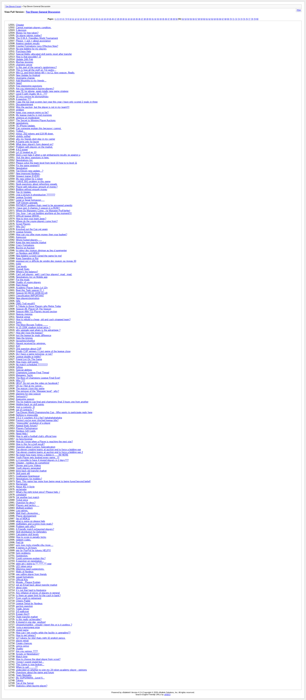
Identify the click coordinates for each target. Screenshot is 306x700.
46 (166, 19)
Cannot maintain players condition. (33, 27)
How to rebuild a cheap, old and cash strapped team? (43, 319)
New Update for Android (28, 75)
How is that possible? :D (28, 56)
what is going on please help (30, 521)
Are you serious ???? (27, 651)
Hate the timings (24, 338)
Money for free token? (27, 32)
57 (196, 19)
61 (207, 19)
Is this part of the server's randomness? (36, 67)
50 (176, 19)
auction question (24, 606)
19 (94, 19)
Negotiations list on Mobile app (31, 277)
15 (84, 19)
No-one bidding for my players (31, 48)
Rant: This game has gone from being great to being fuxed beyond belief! (53, 481)
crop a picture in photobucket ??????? (35, 194)
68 (225, 19)
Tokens (19, 680)
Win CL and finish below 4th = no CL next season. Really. (45, 72)
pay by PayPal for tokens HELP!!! (33, 550)
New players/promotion (27, 298)
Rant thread (22, 285)
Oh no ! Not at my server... (29, 386)
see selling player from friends (31, 574)
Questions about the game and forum (35, 672)
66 (220, 19)
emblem (20, 109)
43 (158, 19)
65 (217, 19)
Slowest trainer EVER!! (28, 176)
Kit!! (18, 346)
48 (171, 19)
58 (199, 19)
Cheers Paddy (23, 600)
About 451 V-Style (25, 486)
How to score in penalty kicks (31, 537)
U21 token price (24, 566)
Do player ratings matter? (29, 35)
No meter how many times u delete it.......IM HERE (42, 455)
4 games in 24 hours (26, 547)
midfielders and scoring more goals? (34, 524)
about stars (21, 587)
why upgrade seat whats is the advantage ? (38, 330)
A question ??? (23, 99)
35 (137, 19)
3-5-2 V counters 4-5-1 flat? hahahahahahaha (39, 417)
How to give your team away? (31, 218)
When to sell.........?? (27, 667)
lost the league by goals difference (33, 335)
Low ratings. (22, 510)
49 (174, 19)
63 (212, 19)
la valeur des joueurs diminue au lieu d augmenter (41, 250)
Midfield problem (24, 508)
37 (142, 19)
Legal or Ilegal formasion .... (30, 200)
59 (201, 19)
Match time (21, 656)
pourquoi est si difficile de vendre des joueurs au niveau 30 (46, 261)
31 (126, 19)
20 (97, 19)
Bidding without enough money (31, 189)
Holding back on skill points (30, 404)
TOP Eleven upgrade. (27, 202)
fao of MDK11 (23, 518)
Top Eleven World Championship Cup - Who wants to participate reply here (54, 412)
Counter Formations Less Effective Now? (37, 46)
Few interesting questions (29, 86)
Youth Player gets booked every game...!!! (37, 457)
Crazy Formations (25, 245)
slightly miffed (23, 136)
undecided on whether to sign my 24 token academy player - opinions (51, 670)
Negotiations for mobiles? (29, 478)
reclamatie (21, 489)
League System (24, 197)
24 (107, 19)
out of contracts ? (25, 409)
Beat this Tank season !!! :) (30, 290)
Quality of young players (28, 282)
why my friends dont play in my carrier (35, 139)
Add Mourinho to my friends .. (31, 80)
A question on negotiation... (30, 561)
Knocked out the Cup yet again (32, 229)
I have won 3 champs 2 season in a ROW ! (38, 208)
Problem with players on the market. (34, 147)
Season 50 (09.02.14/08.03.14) (31, 293)
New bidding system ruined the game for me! (39, 255)
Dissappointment (24, 104)
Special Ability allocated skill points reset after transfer (44, 54)
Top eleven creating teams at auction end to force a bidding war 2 (49, 452)
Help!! (19, 83)
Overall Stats (22, 269)
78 (252, 19)
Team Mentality (24, 675)
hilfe (18, 301)
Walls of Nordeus (24, 571)
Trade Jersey (22, 608)
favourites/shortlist (25, 340)
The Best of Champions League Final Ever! (38, 378)
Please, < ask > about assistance (33, 40)
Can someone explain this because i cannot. (38, 128)
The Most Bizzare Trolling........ (32, 324)
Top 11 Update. (23, 192)
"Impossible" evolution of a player (33, 423)
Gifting (19, 367)
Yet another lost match (27, 497)
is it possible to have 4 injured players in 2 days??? (42, 460)
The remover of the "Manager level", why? (37, 391)
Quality (19, 648)
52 (183, 19)
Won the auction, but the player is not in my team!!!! (42, 107)
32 (129, 19)
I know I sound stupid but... (30, 662)
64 (215, 19)
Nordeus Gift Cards (26, 431)
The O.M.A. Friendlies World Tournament (37, 38)
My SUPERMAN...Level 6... (30, 677)
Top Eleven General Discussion (43, 12)
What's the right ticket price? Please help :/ (38, 492)
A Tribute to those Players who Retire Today (38, 306)
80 (257, 19)
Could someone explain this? (31, 558)
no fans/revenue (24, 439)
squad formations (25, 577)
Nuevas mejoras (24, 314)
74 (241, 19)
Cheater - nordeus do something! (32, 462)
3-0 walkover (22, 611)
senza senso (22, 646)
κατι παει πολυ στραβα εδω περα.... (34, 545)
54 (188, 19)
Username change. (25, 78)
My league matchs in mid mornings (34, 115)
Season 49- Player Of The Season (33, 309)
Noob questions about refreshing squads (36, 184)
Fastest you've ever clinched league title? (37, 420)
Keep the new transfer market (31, 242)
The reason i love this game (30, 388)
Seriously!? (21, 396)
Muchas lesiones (24, 62)
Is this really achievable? (28, 619)
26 (113, 19)
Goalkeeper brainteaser (28, 476)
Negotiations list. (24, 160)
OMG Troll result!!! (25, 303)
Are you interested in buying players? (35, 88)
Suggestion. (22, 555)
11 (73, 19)
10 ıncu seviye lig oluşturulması (32, 96)
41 (153, 19)
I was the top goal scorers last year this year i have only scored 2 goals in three (57, 102)
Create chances (24, 643)
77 (249, 19)
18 (91, 19)
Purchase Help (23, 51)
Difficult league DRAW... (28, 216)
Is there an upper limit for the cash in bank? (38, 595)
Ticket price (22, 500)
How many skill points (27, 362)
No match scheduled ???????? (32, 364)
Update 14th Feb (24, 59)
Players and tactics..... (27, 505)
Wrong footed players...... (29, 240)
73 (239, 19)
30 (123, 19)
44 (161, 19)
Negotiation (21, 168)
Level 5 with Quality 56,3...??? (31, 94)
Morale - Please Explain (28, 582)
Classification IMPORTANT (30, 295)
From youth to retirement (28, 598)
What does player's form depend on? (34, 144)
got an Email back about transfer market (36, 585)
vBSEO (167, 694)
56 (193, 19)
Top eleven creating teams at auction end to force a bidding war (48, 449)
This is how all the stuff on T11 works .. (36, 70)
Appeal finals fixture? (27, 425)
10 (70, 19)
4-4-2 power (22, 149)
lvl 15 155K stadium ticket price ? (33, 327)
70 (231, 19)
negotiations (22, 123)
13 (78, 19)
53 (186, 19)
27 (115, 19)
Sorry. (19, 322)
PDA (299, 10)
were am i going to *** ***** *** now (33, 563)
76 (247, 19)
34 (134, 19)
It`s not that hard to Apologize (31, 590)
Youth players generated (28, 468)
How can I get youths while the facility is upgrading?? (43, 632)
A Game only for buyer (27, 141)
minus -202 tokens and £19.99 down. (35, 133)
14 (81, 19)
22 (102, 19)
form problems (23, 553)
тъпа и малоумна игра (28, 627)
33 (131, 19)
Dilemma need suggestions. (30, 569)
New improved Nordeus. (28, 173)
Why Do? (20, 226)
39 (147, 19)
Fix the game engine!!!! (28, 165)
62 (209, 19)
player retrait (22, 640)
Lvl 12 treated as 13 (26, 152)
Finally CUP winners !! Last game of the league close (43, 351)
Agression (21, 237)
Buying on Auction (25, 247)
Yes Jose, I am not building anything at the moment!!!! (44, 213)
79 (255, 19)
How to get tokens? (26, 635)
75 (244, 19)
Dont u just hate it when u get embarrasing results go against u (48, 155)
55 (191, 19)
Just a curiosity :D (25, 407)
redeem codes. (23, 539)
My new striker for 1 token (29, 178)
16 (86, 19)
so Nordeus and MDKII (27, 253)
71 (233, 19)
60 (204, 19)
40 (150, 19)
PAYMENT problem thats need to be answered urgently (44, 205)
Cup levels (21, 266)
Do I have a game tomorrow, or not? (34, 354)
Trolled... (20, 131)
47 (169, 19)
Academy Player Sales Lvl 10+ (32, 287)
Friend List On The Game (29, 359)
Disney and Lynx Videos (28, 465)
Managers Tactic (24, 375)
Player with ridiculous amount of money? (37, 186)
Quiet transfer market (27, 616)
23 (105, 19)
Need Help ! (22, 433)
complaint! (21, 494)
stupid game (22, 630)
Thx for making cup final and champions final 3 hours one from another (52, 401)
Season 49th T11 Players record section (36, 311)
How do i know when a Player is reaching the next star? (44, 441)
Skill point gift (23, 473)
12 (76, 19)
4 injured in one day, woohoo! (31, 622)
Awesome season (25, 399)
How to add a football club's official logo (36, 436)
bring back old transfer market (31, 470)
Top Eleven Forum (13, 6)
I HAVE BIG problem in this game (33, 181)
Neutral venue (23, 316)
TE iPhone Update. (25, 125)
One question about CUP (28, 348)
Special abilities (24, 370)
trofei (18, 263)
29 (121, 19)
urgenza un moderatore (27, 117)
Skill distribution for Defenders (31, 531)
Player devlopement (26, 516)
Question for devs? (25, 502)
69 (228, 19)
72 (236, 19)
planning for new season (28, 393)
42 (155, 19)
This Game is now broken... (30, 664)
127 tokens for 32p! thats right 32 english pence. (41, 638)
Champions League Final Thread (32, 372)
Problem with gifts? (26, 526)
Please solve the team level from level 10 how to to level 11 (46, 163)
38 (145, 19)
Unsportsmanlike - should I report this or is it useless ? (44, 624)
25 (110, 19)
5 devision (21, 30)
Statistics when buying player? (31, 685)
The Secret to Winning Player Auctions (36, 120)
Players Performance (27, 428)
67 (223, 19)
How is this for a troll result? (30, 444)
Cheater (20, 25)
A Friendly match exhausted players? (35, 529)
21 (99, 19)
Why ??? (20, 380)
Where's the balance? (27, 271)
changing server (24, 64)
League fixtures (24, 232)
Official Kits (22, 579)
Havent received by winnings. (31, 343)
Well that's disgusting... (28, 513)
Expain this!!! (23, 614)
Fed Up (19, 542)
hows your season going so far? (32, 112)
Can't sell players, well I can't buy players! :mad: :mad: (44, 274)
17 (89, 19)
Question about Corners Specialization (35, 447)
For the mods (23, 279)
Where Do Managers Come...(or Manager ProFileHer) (43, 210)
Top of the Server (25, 683)
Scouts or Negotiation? (27, 654)
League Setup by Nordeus (29, 603)
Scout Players (23, 224)
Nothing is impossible (27, 415)
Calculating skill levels (27, 534)
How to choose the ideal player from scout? (38, 659)
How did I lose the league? (29, 332)
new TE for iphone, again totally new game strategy (42, 91)
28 (118, 19)
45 (163, 19)
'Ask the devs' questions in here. (32, 157)
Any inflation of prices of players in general (38, 593)
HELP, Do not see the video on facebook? (37, 383)
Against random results (28, 43)
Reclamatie (21, 484)
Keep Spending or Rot (27, 258)
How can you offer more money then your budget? (41, 234)
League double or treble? (28, 356)
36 (139, 19)
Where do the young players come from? (37, 221)
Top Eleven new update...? (29, 171)
